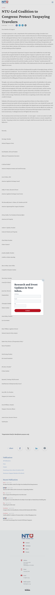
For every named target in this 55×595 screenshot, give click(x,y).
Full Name (16, 293)
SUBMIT (27, 310)
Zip (15, 303)
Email (15, 298)
